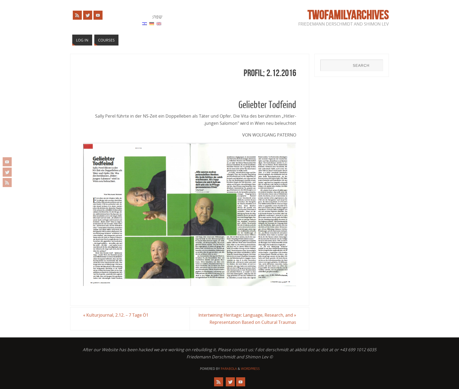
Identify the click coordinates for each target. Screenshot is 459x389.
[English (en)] (158, 23)
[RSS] (7, 182)
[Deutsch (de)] (151, 23)
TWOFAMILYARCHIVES (348, 15)
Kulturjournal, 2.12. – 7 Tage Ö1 (115, 315)
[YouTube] (7, 161)
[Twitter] (7, 172)
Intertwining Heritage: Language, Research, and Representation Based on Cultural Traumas (247, 318)
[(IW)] (144, 23)
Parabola (229, 368)
